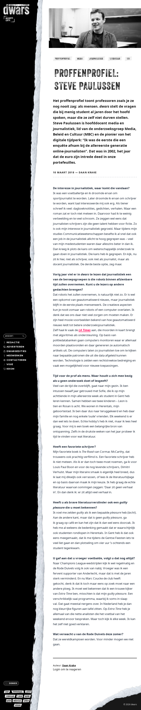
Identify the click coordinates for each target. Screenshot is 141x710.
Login (56, 669)
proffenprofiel (62, 58)
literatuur (115, 58)
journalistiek (96, 58)
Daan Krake (88, 172)
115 (128, 58)
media (80, 58)
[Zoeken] (23, 336)
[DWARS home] (18, 13)
